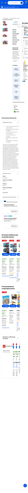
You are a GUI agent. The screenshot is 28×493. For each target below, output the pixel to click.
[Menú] (2, 3)
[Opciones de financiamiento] (18, 197)
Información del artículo (9, 118)
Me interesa (14, 211)
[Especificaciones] (18, 173)
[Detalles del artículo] (18, 122)
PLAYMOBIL (14, 24)
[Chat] (25, 485)
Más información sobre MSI (11, 201)
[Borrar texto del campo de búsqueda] (19, 3)
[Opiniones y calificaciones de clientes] (18, 337)
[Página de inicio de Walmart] (5, 3)
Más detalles (5, 192)
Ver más (15, 60)
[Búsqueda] (22, 3)
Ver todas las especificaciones (18, 102)
